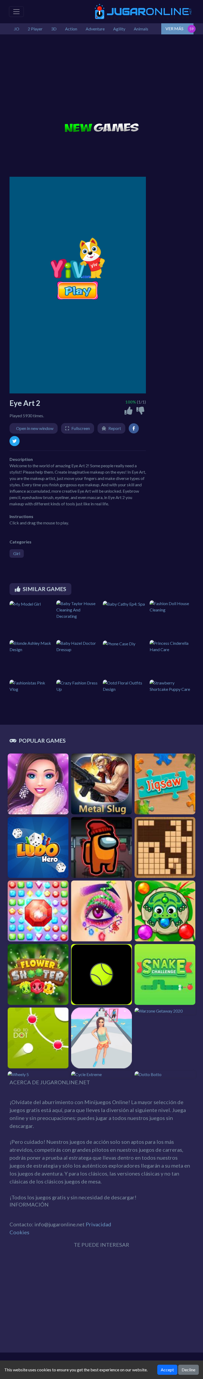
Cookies (19, 1232)
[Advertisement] (101, 79)
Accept (167, 1369)
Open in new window (34, 428)
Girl (16, 553)
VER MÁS (174, 28)
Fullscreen (80, 428)
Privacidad (98, 1224)
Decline (188, 1369)
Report (114, 428)
